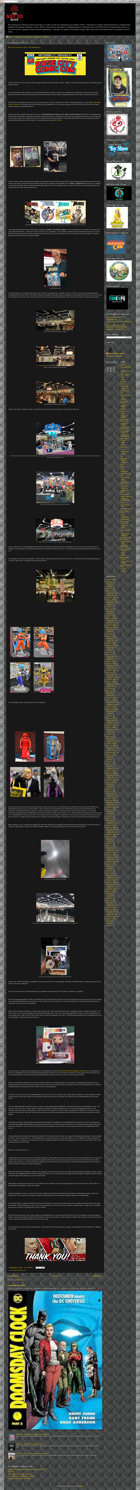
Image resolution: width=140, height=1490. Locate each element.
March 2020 (110, 695)
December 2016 (111, 773)
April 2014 (109, 846)
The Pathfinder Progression (125, 534)
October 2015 (110, 805)
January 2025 (110, 620)
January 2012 (110, 907)
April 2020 (109, 693)
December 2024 (111, 622)
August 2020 (110, 686)
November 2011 (111, 912)
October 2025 (110, 600)
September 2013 (111, 861)
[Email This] (37, 1268)
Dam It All (11, 1471)
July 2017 (109, 757)
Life (122, 456)
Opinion (123, 479)
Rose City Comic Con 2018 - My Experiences (24, 47)
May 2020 (109, 691)
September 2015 (111, 807)
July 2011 (109, 921)
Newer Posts (13, 1276)
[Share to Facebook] (42, 1268)
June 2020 (109, 688)
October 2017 (110, 750)
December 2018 (111, 723)
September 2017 (111, 752)
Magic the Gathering (124, 459)
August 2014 (110, 836)
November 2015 (111, 802)
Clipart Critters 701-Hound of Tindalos (19, 1474)
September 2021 (111, 670)
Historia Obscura (111, 319)
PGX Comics (124, 488)
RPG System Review (124, 511)
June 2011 (109, 923)
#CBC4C (123, 365)
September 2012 (111, 889)
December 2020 (111, 677)
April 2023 (109, 654)
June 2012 (109, 896)
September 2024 (111, 627)
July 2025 (109, 606)
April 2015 (109, 818)
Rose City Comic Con (19, 1270)
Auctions (123, 381)
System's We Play (126, 525)
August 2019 (110, 711)
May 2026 (109, 586)
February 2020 (110, 698)
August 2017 (110, 754)
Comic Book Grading (124, 402)
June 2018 (109, 734)
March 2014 (110, 848)
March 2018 (110, 738)
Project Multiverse (126, 496)
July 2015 (109, 811)
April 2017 (109, 764)
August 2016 (110, 782)
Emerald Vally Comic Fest (125, 431)
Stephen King (125, 519)
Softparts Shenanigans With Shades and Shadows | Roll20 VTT (27, 1469)
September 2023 (111, 645)
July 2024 (109, 631)
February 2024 (110, 638)
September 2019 (111, 709)
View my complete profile (114, 356)
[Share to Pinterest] (44, 1268)
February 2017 (110, 768)
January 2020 (110, 700)
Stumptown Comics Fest (124, 522)
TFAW (122, 527)
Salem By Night (125, 517)
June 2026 (109, 584)
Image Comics (125, 451)
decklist (123, 413)
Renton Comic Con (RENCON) (125, 499)
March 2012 (110, 902)
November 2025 (111, 597)
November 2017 (111, 748)
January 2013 (110, 880)
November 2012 (111, 884)
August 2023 (110, 647)
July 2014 (109, 839)
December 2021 (111, 663)
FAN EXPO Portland (124, 439)
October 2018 (110, 727)
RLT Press (58, 120)
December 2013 (111, 855)
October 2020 (110, 682)
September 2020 (111, 684)
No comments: (28, 1267)
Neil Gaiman (124, 471)
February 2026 (110, 593)
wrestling (123, 569)
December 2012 (111, 882)
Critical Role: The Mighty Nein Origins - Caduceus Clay (32, 1434)
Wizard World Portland (125, 558)
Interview (123, 454)
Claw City (123, 399)
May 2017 (109, 761)
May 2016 (109, 789)
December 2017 (111, 745)
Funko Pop (124, 447)
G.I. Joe (123, 449)
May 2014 (109, 843)
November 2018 (111, 725)
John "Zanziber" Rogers (116, 353)
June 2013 (109, 868)
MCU (122, 464)
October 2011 (110, 914)
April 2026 (109, 588)
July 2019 (109, 713)
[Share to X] (40, 1268)
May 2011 (109, 925)
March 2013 (110, 875)
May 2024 (109, 634)
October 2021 (110, 668)
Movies (123, 467)
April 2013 (109, 873)
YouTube (123, 571)
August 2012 (110, 891)
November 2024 (111, 625)
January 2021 (110, 675)
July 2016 (109, 784)
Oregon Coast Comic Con (125, 482)
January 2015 (110, 825)
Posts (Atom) (20, 1280)
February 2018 (110, 741)
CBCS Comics (125, 390)
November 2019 (111, 704)
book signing (124, 386)
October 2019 (110, 707)
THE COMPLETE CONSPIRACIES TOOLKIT (21, 1476)
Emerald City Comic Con (124, 420)
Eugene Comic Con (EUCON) (125, 435)
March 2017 (110, 766)
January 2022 (110, 661)
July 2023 (109, 650)
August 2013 (110, 864)
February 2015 (110, 823)
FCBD (122, 442)
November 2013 (111, 857)
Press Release (125, 494)
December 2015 (111, 800)
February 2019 (110, 718)
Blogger (80, 1486)
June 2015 (109, 814)
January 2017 (110, 770)
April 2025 (109, 613)
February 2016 (110, 795)
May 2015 (109, 816)
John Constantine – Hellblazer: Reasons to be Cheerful (32, 1453)
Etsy (35, 187)
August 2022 (110, 659)
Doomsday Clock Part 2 (16, 1285)
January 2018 (110, 743)
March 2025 (110, 616)
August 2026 (110, 579)
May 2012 (109, 898)
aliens (122, 379)
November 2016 (111, 775)
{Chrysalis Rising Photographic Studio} (72, 1071)
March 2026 (110, 591)
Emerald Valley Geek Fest (125, 428)
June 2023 (109, 652)
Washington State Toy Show (126, 549)
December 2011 (111, 909)
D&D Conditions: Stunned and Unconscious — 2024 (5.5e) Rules (116, 326)
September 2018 (111, 729)
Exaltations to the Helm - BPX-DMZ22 (19, 1478)
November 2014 (111, 830)
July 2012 (109, 893)
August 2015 (110, 809)
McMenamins (125, 462)
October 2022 (110, 657)
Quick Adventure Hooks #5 (114, 317)
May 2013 (109, 871)
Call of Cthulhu (125, 388)
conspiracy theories (124, 405)
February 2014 (110, 850)
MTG (122, 469)
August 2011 (110, 918)
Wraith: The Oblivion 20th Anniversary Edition (29, 1444)
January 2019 (110, 720)
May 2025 (109, 611)
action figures (125, 374)
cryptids (123, 411)
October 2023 (110, 643)
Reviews (123, 502)
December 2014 (111, 827)
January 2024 (110, 641)
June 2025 (109, 609)
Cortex (123, 409)
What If (123, 553)
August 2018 (110, 732)
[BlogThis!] (38, 1268)
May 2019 (109, 716)
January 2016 (110, 798)
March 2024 (110, 636)
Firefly (122, 444)
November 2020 (111, 679)
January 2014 (110, 852)
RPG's (122, 515)
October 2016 (110, 777)
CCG (122, 393)
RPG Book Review (126, 508)
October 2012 (110, 886)
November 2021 (111, 666)
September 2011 (111, 916)
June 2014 (109, 841)
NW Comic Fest (125, 477)
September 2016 (111, 779)
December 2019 (111, 702)
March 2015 (110, 820)
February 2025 (110, 618)
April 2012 (109, 900)
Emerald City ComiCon (124, 424)
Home (55, 1276)
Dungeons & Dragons (124, 416)
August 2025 (110, 604)
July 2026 (109, 581)
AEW (122, 377)
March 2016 (110, 793)
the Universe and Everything (126, 538)
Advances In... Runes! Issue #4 (115, 329)
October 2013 (110, 859)
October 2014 (110, 832)
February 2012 (110, 905)
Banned (123, 384)
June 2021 (109, 672)
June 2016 (109, 786)
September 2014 (111, 834)
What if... (123, 555)
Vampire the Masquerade (124, 546)
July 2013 (109, 866)
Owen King (124, 486)
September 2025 (111, 602)
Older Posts (97, 1276)
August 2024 (110, 629)
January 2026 (110, 595)
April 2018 (109, 736)
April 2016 (109, 791)
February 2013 (110, 877)
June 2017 (109, 759)
